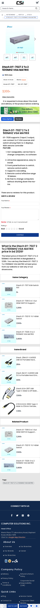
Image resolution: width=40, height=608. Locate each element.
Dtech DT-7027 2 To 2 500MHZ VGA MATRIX (18, 483)
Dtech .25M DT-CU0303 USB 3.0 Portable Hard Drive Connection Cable (26, 358)
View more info (8, 97)
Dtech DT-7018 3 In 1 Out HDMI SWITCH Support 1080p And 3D (26, 302)
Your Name (5, 201)
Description (7, 119)
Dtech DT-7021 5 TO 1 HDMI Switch (27, 317)
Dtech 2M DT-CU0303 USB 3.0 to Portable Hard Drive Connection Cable (27, 374)
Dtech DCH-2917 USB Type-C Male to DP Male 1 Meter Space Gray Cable (27, 390)
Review (19, 119)
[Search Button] (37, 3)
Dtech (29, 15)
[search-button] (36, 8)
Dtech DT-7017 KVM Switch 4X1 (27, 286)
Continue (20, 235)
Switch (21, 15)
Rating (3, 226)
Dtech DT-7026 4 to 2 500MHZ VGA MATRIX (25, 333)
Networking (10, 15)
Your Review (5, 208)
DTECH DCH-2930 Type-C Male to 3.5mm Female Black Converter (27, 405)
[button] (5, 39)
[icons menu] (11, 515)
